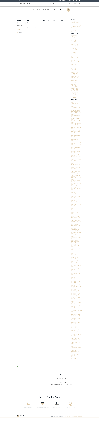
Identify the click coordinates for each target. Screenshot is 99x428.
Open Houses (74, 30)
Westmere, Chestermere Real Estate (75, 351)
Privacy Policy (66, 416)
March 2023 (74, 86)
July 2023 (73, 81)
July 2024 (73, 65)
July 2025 (73, 51)
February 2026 (74, 44)
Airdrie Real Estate (75, 103)
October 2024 (74, 63)
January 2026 (74, 45)
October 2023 (74, 77)
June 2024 (73, 67)
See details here (20, 29)
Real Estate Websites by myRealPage (75, 416)
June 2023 (73, 82)
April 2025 (73, 55)
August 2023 (74, 80)
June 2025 (73, 52)
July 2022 (73, 96)
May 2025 (73, 53)
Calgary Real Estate (75, 126)
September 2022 (75, 93)
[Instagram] (79, 0)
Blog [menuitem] (80, 3)
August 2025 (74, 49)
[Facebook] (78, 0)
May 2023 (73, 84)
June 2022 (73, 97)
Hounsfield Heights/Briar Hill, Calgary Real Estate (75, 216)
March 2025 (74, 56)
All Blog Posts (74, 21)
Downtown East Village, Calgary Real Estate (76, 178)
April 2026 (73, 41)
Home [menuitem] (51, 3)
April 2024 (73, 69)
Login (23, 0)
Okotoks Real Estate (75, 250)
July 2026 (73, 37)
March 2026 (74, 43)
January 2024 (74, 73)
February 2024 (74, 72)
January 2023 (74, 89)
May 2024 (73, 68)
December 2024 (74, 60)
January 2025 (74, 59)
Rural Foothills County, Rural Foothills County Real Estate (76, 288)
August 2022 (74, 94)
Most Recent (74, 35)
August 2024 (74, 64)
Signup (18, 0)
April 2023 (73, 85)
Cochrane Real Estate (76, 150)
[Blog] (81, 0)
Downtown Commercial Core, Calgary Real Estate (75, 174)
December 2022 (74, 90)
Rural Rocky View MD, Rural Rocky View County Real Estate (76, 294)
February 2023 (74, 88)
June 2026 (73, 39)
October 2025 (74, 47)
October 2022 (74, 92)
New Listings (74, 29)
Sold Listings (74, 31)
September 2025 (75, 48)
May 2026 (73, 40)
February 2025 (74, 57)
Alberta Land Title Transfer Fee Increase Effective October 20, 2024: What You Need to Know (76, 25)
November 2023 (75, 76)
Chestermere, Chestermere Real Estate (75, 139)
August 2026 (74, 36)
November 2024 (75, 61)
